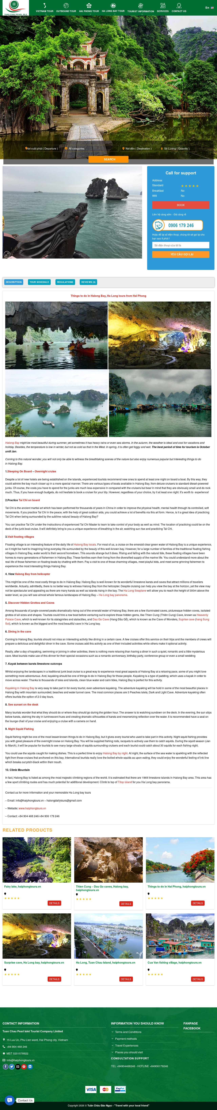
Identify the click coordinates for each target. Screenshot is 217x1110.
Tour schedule (39, 282)
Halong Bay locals (85, 544)
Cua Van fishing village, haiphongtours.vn (175, 962)
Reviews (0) (88, 282)
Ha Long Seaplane (135, 590)
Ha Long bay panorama (113, 595)
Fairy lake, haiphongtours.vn (22, 886)
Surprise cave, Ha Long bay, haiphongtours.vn (34, 962)
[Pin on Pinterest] (24, 1067)
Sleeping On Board (19, 471)
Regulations (65, 282)
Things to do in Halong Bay (88, 296)
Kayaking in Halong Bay (19, 688)
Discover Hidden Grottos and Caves (31, 603)
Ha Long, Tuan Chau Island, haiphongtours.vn (105, 962)
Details (54, 903)
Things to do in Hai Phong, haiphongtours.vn (177, 886)
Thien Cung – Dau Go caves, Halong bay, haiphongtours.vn (102, 888)
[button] (10, 1100)
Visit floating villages (20, 537)
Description (14, 282)
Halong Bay (12, 443)
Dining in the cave (19, 631)
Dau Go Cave (101, 619)
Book (181, 205)
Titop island (125, 782)
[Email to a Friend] (18, 1067)
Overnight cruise (45, 471)
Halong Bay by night (115, 753)
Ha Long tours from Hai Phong (126, 296)
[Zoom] (7, 254)
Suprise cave (186, 619)
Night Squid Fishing (21, 729)
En (207, 7)
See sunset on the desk (23, 704)
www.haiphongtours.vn (32, 808)
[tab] (13, 282)
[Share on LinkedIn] (30, 1067)
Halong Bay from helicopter (32, 574)
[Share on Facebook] (5, 1067)
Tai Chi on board (29, 500)
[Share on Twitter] (12, 1067)
